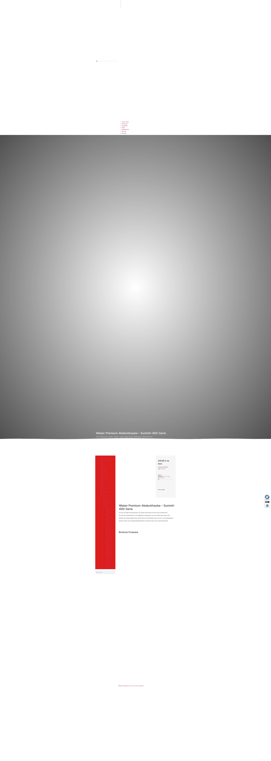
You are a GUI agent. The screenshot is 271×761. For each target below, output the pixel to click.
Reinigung (108, 536)
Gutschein (102, 475)
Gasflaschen (126, 3)
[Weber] (165, 479)
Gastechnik (103, 470)
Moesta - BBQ (103, 478)
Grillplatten (108, 529)
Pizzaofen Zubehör (105, 488)
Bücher (102, 465)
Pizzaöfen (102, 487)
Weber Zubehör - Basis (108, 541)
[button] (147, 64)
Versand (163, 468)
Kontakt (125, 7)
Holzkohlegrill (106, 500)
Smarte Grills (106, 505)
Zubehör (110, 437)
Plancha (108, 532)
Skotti (101, 493)
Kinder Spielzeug (107, 502)
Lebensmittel (103, 477)
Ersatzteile (108, 527)
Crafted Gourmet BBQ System (109, 517)
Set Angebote (103, 492)
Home (97, 437)
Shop (124, 1)
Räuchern (108, 534)
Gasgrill (105, 499)
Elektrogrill (106, 497)
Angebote (125, 125)
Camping (102, 468)
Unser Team (125, 122)
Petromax (102, 485)
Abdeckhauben (110, 509)
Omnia (101, 480)
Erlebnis (108, 526)
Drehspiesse (109, 524)
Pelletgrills (105, 504)
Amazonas (103, 458)
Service (125, 5)
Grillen (101, 473)
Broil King (102, 463)
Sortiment (125, 124)
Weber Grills (103, 437)
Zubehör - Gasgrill (119, 437)
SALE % (102, 490)
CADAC (102, 466)
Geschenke (103, 471)
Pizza (107, 531)
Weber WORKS (109, 537)
